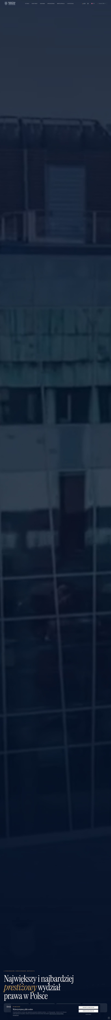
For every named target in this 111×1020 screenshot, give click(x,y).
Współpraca (61, 3)
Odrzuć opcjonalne (88, 1010)
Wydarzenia (51, 3)
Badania (42, 3)
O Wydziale (70, 3)
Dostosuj (88, 1014)
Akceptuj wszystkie (88, 1007)
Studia (27, 3)
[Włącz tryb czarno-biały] (87, 3)
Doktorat (35, 3)
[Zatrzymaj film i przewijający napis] (109, 1018)
